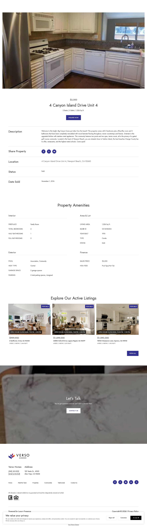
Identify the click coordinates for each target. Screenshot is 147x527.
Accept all (136, 518)
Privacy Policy (133, 511)
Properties (35, 483)
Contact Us (74, 483)
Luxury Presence (24, 511)
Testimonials (61, 483)
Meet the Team (22, 483)
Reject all (111, 518)
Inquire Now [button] (73, 118)
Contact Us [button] (73, 411)
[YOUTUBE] (126, 482)
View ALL (132, 353)
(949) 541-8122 (13, 471)
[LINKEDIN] (131, 482)
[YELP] (136, 482)
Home (10, 483)
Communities (48, 483)
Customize (123, 518)
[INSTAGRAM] (120, 482)
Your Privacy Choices (73, 525)
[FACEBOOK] (115, 482)
